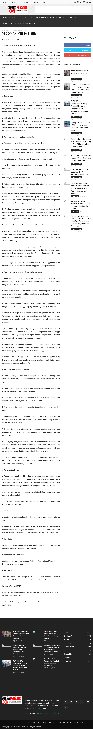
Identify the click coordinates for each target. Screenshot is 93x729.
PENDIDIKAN (7, 24)
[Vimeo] (84, 2)
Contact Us (35, 723)
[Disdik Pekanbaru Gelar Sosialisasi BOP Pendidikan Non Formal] (67, 171)
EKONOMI (26, 24)
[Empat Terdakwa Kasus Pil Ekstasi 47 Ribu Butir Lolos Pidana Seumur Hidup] (67, 157)
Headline (67, 632)
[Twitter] (81, 2)
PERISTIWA (72, 17)
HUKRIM (53, 17)
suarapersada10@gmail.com (47, 713)
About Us (26, 723)
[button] (88, 21)
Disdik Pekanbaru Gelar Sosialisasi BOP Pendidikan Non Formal (80, 171)
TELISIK (16, 24)
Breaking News (76, 79)
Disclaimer (53, 723)
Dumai (66, 650)
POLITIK (62, 17)
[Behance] (75, 2)
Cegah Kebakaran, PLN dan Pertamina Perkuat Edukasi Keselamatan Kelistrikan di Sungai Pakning (80, 188)
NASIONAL (13, 17)
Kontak (44, 2)
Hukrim (66, 639)
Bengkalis (75, 196)
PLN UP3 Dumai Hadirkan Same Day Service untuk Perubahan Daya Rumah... (19, 649)
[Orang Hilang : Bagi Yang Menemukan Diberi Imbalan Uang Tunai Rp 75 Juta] (37, 635)
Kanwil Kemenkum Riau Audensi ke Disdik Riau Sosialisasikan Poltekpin (80, 73)
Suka (88, 45)
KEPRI (30, 17)
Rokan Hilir (68, 654)
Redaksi (44, 723)
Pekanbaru (68, 643)
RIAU (22, 17)
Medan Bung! (69, 647)
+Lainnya (36, 24)
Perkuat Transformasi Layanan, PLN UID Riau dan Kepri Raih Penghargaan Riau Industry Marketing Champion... (81, 221)
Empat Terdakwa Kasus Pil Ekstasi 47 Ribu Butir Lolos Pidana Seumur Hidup (81, 158)
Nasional (67, 657)
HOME (5, 17)
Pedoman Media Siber (77, 723)
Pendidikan (68, 661)
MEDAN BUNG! (41, 17)
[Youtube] (90, 2)
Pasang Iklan (25, 2)
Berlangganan (84, 55)
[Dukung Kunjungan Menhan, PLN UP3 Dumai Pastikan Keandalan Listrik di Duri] (67, 203)
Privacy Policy (63, 723)
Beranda (5, 30)
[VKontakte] (87, 2)
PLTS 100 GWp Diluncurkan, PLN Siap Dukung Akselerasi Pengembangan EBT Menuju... (20, 665)
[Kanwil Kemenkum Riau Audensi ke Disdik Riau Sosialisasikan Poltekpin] (67, 73)
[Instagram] (78, 2)
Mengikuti (85, 50)
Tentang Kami (35, 2)
